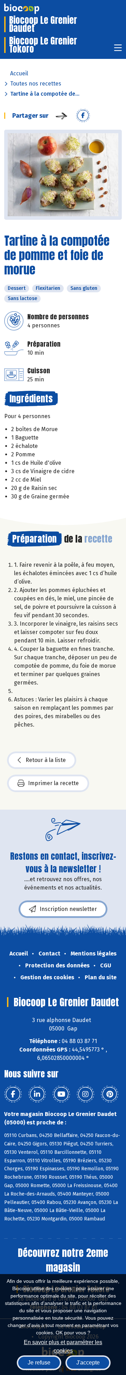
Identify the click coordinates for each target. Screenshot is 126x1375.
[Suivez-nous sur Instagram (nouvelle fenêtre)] (85, 1094)
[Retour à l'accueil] (32, 9)
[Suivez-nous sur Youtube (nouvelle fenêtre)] (61, 1094)
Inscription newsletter (68, 909)
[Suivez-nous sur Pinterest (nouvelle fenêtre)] (109, 1094)
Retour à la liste (46, 760)
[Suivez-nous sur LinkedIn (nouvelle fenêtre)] (37, 1094)
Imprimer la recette (53, 783)
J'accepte (88, 1363)
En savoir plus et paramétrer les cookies (63, 1345)
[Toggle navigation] (118, 50)
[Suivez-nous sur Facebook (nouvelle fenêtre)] (13, 1094)
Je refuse (39, 1363)
